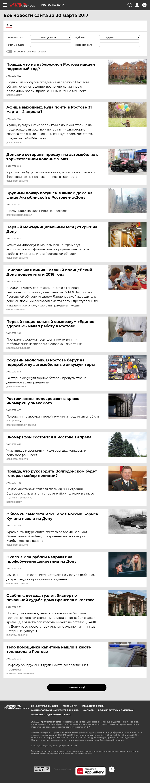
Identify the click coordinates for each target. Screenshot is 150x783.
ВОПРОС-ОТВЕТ (14, 95)
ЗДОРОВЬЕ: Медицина (18, 348)
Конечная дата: (84, 44)
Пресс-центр (70, 706)
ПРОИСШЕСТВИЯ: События (20, 674)
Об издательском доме (44, 706)
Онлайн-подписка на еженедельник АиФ (55, 710)
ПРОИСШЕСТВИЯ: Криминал (21, 425)
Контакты (88, 710)
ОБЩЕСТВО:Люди (15, 310)
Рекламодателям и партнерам (116, 710)
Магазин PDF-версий (92, 706)
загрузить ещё (76, 687)
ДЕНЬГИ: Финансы (16, 387)
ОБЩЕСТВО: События (17, 181)
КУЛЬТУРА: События (16, 635)
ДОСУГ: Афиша (14, 143)
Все (9, 25)
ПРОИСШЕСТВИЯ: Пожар (19, 215)
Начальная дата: (15, 44)
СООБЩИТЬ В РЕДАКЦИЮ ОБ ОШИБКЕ (51, 715)
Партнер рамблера (62, 769)
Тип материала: (15, 37)
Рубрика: (80, 37)
